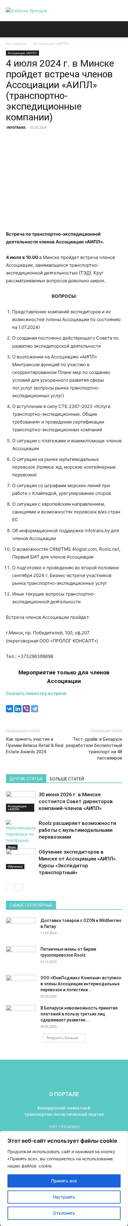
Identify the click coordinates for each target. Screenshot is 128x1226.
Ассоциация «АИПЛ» (51, 43)
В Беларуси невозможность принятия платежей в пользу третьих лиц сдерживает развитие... (79, 1014)
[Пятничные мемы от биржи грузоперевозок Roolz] (21, 956)
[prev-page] (9, 887)
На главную (16, 43)
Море (12, 847)
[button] (10, 29)
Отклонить (64, 1213)
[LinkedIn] (17, 708)
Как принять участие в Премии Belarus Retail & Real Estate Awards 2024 (34, 745)
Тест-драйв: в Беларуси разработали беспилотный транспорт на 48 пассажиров (94, 748)
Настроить (64, 1196)
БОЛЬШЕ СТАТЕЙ (67, 779)
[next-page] (19, 887)
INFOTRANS (16, 127)
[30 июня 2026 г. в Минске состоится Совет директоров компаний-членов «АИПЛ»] (21, 801)
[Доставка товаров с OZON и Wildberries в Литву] (21, 927)
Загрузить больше (62, 1037)
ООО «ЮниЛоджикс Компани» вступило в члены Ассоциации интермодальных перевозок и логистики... (80, 983)
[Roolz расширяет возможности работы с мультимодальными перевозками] (21, 835)
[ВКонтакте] (9, 708)
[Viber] (26, 708)
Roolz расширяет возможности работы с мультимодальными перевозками (77, 830)
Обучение (15, 866)
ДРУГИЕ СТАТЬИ (26, 779)
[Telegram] (34, 708)
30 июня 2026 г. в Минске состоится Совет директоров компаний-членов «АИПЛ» (76, 801)
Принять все (64, 1180)
